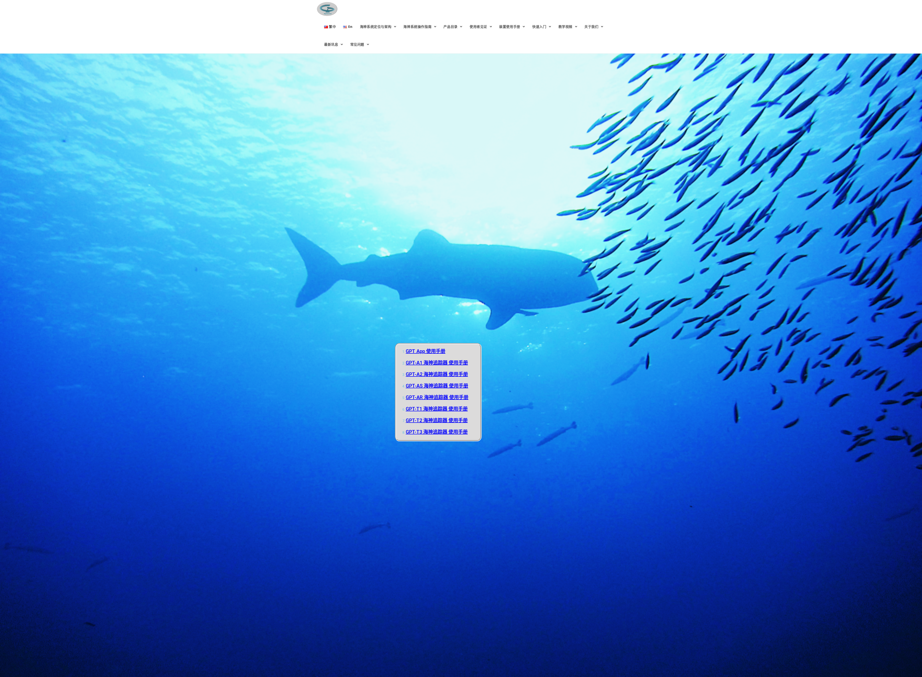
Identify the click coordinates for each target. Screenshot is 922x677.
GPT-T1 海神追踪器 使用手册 (437, 409)
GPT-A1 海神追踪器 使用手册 (437, 363)
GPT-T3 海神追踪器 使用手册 (437, 432)
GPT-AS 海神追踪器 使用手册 (437, 386)
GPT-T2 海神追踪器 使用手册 (437, 420)
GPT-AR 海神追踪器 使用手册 (437, 397)
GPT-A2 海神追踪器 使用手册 (437, 374)
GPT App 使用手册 (425, 351)
